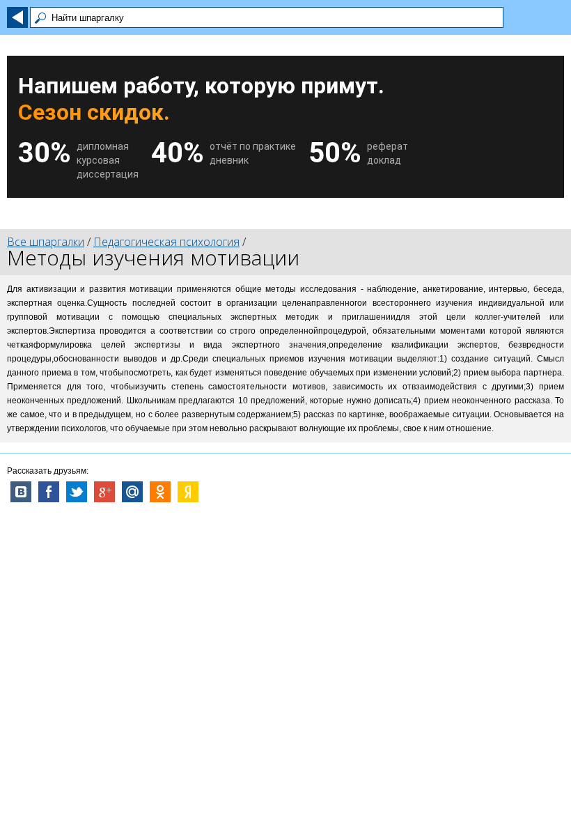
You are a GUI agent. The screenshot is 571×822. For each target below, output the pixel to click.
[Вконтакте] (20, 491)
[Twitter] (76, 491)
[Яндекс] (188, 491)
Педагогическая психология (166, 241)
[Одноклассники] (160, 491)
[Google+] (104, 491)
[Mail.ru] (132, 491)
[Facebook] (48, 491)
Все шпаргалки (45, 241)
